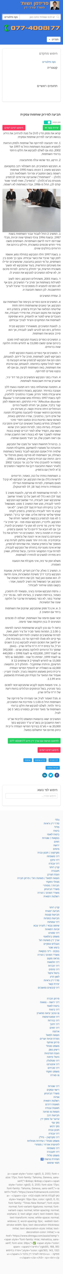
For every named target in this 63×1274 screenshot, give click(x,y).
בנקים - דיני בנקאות (49, 951)
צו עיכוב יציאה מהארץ (48, 1013)
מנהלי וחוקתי (52, 881)
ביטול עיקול (53, 973)
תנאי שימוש (53, 1162)
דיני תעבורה (53, 1151)
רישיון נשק (54, 1049)
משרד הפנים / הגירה (48, 892)
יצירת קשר (53, 983)
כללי (57, 819)
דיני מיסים (54, 969)
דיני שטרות (53, 1086)
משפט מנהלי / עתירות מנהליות (43, 1140)
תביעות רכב (53, 1115)
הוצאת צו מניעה (51, 1111)
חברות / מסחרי (52, 768)
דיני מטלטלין (53, 1060)
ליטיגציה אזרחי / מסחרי (47, 1144)
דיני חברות (54, 760)
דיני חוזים (54, 1027)
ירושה (56, 845)
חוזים (56, 841)
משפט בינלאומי (51, 936)
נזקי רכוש (54, 1126)
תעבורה (55, 870)
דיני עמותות (53, 921)
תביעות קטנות (52, 914)
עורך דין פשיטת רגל (49, 940)
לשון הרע (54, 976)
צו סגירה (54, 1075)
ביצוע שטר (53, 947)
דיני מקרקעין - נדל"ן (49, 1137)
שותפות (28, 760)
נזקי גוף (55, 1122)
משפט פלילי (53, 1155)
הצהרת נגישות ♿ (50, 1159)
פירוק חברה (53, 998)
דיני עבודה (54, 863)
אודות (56, 1097)
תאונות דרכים (52, 1104)
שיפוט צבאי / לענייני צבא (46, 925)
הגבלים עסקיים (51, 943)
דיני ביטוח (54, 1009)
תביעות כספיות (51, 918)
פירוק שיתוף (53, 1042)
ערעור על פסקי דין (50, 1118)
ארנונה (55, 1031)
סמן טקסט (56, 122)
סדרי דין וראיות (51, 823)
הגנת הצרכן (53, 874)
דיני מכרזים (53, 1067)
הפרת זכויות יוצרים (49, 1038)
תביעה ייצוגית (52, 910)
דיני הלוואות (53, 962)
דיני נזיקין (54, 859)
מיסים (56, 848)
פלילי (56, 827)
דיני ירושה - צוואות (49, 1002)
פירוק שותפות (40, 760)
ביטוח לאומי (53, 834)
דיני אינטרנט (53, 1064)
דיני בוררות (53, 1020)
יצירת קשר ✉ (52, 127)
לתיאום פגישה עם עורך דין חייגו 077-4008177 (34, 740)
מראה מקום (53, 958)
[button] (56, 775)
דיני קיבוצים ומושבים (48, 987)
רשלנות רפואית (51, 896)
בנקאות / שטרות (50, 838)
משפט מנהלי (52, 1045)
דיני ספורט (53, 932)
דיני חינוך (54, 1024)
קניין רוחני (54, 867)
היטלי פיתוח (53, 1056)
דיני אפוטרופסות (50, 1016)
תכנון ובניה (53, 1129)
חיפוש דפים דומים (13, 127)
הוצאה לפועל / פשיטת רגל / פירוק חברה (38, 878)
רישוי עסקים (53, 1089)
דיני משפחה (53, 856)
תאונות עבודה (52, 1108)
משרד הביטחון (51, 889)
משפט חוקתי (52, 1071)
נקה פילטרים (49, 61)
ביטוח (56, 830)
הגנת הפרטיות (51, 1053)
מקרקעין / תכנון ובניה (48, 852)
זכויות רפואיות (52, 929)
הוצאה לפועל (52, 1035)
